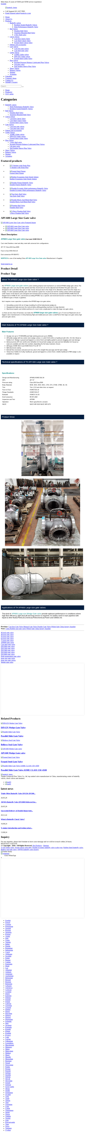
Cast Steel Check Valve (22, 41)
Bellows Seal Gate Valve (11, 744)
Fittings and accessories (18, 45)
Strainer (12, 72)
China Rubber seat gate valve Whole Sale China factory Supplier (28, 629)
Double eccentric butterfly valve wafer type (47, 847)
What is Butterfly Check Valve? (13, 819)
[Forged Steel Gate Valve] (10, 757)
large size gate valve (8, 658)
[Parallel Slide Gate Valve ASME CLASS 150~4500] (20, 766)
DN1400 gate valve (8, 650)
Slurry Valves (14, 68)
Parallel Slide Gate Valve (12, 736)
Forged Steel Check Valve (23, 43)
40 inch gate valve (7, 633)
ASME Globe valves (21, 54)
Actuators (13, 74)
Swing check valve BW (23, 847)
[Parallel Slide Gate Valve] (10, 732)
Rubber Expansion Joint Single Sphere (23, 179)
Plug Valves (14, 60)
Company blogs (10, 78)
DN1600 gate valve (8, 652)
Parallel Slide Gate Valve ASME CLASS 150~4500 (24, 770)
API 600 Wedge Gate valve (13, 753)
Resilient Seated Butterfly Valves (25, 25)
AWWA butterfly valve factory (28, 849)
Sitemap (46, 846)
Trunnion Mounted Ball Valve (24, 33)
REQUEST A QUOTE (9, 844)
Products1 (8, 92)
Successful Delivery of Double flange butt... (17, 811)
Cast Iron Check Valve (22, 39)
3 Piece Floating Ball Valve (19, 213)
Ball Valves (14, 29)
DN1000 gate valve (8, 646)
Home (7, 17)
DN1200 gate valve (8, 648)
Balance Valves (15, 70)
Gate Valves (14, 47)
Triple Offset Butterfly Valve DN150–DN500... (18, 793)
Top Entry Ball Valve (17, 196)
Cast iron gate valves (21, 49)
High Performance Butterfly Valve (26, 27)
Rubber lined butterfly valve (73, 847)
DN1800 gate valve (8, 654)
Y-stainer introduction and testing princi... (16, 828)
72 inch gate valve (7, 640)
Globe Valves (14, 53)
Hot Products (37, 846)
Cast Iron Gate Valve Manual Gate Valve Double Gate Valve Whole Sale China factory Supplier (42, 627)
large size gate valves (8, 660)
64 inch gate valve (7, 638)
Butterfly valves (15, 23)
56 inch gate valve (7, 636)
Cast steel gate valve (21, 51)
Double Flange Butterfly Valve (20, 185)
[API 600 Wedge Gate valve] (11, 749)
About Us (8, 19)
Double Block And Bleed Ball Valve (22, 202)
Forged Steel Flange (17, 173)
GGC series (9, 94)
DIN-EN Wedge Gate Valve (13, 727)
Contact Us (9, 80)
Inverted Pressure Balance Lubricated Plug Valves (31, 62)
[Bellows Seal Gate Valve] (10, 740)
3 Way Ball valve (20, 35)
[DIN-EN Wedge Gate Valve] (11, 723)
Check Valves (14, 37)
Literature (8, 76)
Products (8, 21)
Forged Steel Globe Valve (23, 58)
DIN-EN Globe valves (22, 56)
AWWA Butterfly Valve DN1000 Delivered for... (19, 802)
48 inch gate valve (7, 635)
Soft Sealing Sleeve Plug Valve (25, 66)
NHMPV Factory (11, 82)
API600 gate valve (7, 642)
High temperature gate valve (11, 656)
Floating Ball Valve (21, 31)
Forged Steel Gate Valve (12, 761)
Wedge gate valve (7, 662)
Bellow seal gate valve (9, 849)
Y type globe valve (7, 847)
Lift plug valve (19, 64)
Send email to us (6, 264)
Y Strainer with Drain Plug (19, 167)
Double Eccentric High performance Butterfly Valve (28, 190)
